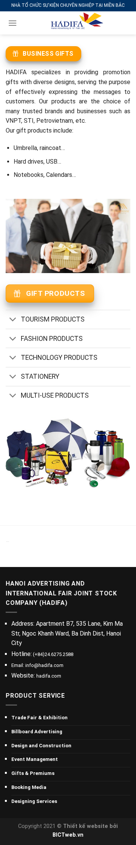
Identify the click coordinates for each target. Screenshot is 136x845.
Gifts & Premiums (32, 773)
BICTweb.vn (68, 835)
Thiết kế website (85, 826)
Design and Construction (41, 745)
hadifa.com (48, 676)
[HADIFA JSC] (75, 22)
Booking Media (28, 787)
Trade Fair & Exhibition (39, 717)
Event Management (34, 759)
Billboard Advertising (36, 731)
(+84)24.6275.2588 (52, 654)
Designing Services (34, 801)
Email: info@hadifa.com (37, 665)
